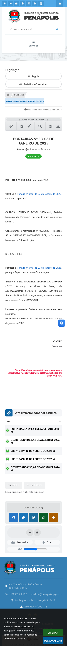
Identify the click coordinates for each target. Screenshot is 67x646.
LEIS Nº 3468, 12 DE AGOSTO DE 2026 (32, 459)
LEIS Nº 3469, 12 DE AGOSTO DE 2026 (32, 450)
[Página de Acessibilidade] (41, 3)
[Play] (29, 532)
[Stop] (37, 532)
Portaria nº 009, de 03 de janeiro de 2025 (39, 194)
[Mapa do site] (35, 3)
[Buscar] (56, 29)
